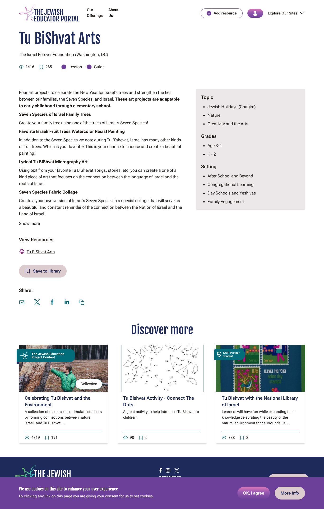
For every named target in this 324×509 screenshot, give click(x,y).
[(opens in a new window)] (160, 470)
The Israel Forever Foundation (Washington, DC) (63, 54)
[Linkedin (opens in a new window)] (67, 301)
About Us (113, 13)
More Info (290, 492)
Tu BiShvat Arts (41, 251)
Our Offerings (95, 13)
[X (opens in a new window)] (37, 302)
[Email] (22, 302)
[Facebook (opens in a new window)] (52, 302)
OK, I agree (253, 492)
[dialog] (162, 493)
